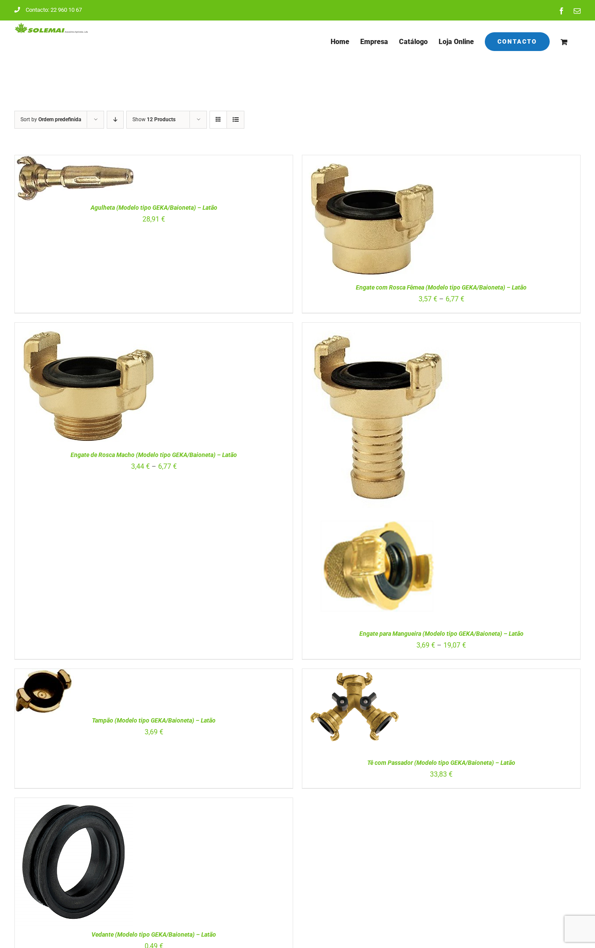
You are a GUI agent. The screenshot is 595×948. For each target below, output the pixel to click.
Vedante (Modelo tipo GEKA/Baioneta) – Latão (153, 934)
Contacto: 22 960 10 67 (54, 10)
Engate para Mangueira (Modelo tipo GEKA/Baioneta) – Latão (441, 633)
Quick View (97, 180)
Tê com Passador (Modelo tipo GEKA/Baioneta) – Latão (441, 762)
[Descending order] (115, 120)
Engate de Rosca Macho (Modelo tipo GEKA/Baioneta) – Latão (154, 454)
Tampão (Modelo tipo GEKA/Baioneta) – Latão (154, 720)
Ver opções (347, 220)
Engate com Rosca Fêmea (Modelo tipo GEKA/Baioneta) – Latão (441, 287)
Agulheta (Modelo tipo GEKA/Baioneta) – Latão (154, 207)
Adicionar (51, 180)
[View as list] (235, 119)
